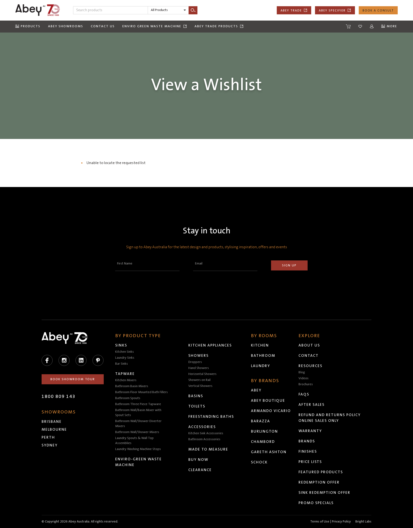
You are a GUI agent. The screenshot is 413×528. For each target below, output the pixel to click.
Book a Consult (378, 10)
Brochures (306, 384)
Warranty (310, 431)
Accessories (202, 427)
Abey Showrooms (65, 26)
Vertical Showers (200, 386)
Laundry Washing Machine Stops (138, 449)
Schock (259, 462)
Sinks (121, 345)
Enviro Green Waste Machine (151, 26)
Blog (302, 372)
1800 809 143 (59, 396)
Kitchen (260, 345)
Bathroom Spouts (127, 398)
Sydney (50, 445)
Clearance (200, 470)
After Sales (312, 404)
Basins (195, 396)
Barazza (260, 421)
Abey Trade (291, 10)
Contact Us (103, 26)
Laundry (260, 366)
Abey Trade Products (216, 26)
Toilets (196, 406)
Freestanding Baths (211, 416)
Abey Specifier (332, 10)
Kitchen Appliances (210, 345)
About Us (309, 345)
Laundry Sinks (124, 358)
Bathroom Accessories (204, 439)
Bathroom (263, 355)
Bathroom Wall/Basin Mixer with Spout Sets (138, 412)
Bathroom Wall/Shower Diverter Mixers (138, 423)
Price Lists (310, 462)
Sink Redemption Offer (324, 492)
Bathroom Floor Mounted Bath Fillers (141, 392)
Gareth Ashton (269, 452)
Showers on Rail (199, 380)
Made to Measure (208, 449)
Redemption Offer (319, 482)
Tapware (125, 374)
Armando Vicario (271, 411)
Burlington (264, 431)
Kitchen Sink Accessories (205, 433)
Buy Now (198, 459)
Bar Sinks (121, 364)
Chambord (263, 442)
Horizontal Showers (202, 374)
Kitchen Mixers (125, 380)
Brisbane (52, 421)
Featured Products (321, 472)
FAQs (304, 394)
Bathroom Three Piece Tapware (138, 404)
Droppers (195, 362)
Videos (304, 378)
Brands (307, 441)
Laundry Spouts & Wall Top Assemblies (134, 440)
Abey (256, 390)
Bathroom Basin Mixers (131, 386)
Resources (310, 366)
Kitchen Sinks (124, 352)
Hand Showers (198, 368)
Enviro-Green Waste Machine (138, 462)
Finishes (308, 451)
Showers (198, 355)
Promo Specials (316, 503)
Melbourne (54, 429)
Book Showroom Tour (72, 379)
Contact (309, 355)
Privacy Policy (341, 521)
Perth (48, 437)
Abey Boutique (268, 400)
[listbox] (168, 10)
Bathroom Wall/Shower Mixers (137, 432)
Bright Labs (363, 521)
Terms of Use (319, 521)
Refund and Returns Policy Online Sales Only (330, 418)
